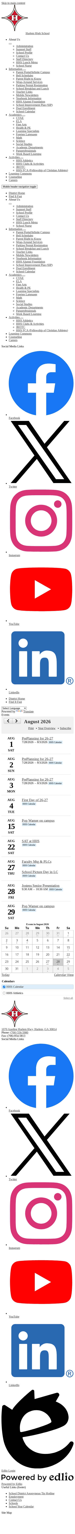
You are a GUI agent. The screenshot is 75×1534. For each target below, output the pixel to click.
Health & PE (23, 127)
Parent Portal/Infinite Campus (33, 72)
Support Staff (23, 49)
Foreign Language (26, 134)
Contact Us (22, 55)
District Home (17, 193)
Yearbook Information (28, 98)
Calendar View (64, 975)
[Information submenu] (24, 69)
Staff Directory (24, 59)
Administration (24, 46)
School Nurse (24, 65)
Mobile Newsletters (27, 95)
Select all (68, 997)
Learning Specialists (27, 131)
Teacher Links (24, 91)
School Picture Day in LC (40, 872)
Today (5, 975)
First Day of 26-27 (35, 800)
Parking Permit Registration (32, 85)
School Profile (24, 52)
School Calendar (25, 111)
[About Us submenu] (10, 43)
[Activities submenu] (21, 158)
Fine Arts (21, 124)
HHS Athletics (24, 160)
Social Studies (24, 144)
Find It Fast (15, 196)
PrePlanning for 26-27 (37, 738)
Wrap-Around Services (29, 82)
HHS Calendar (14, 986)
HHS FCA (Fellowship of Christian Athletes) (42, 170)
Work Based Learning (28, 154)
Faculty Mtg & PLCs (36, 861)
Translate (28, 711)
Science (20, 140)
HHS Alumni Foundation (30, 101)
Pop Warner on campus (38, 820)
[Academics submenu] (23, 115)
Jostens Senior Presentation (41, 885)
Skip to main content (13, 3)
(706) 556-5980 (19, 1032)
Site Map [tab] (6, 1512)
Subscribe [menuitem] (65, 728)
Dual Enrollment (25, 108)
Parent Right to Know (28, 78)
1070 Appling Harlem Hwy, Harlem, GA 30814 (29, 1029)
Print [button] (31, 728)
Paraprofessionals (26, 150)
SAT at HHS (31, 841)
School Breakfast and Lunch (32, 88)
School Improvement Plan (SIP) (34, 104)
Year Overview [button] (47, 728)
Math (19, 137)
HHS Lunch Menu (27, 62)
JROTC (20, 167)
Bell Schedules (24, 75)
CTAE (20, 118)
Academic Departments (29, 147)
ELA (19, 121)
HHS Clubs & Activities (30, 163)
